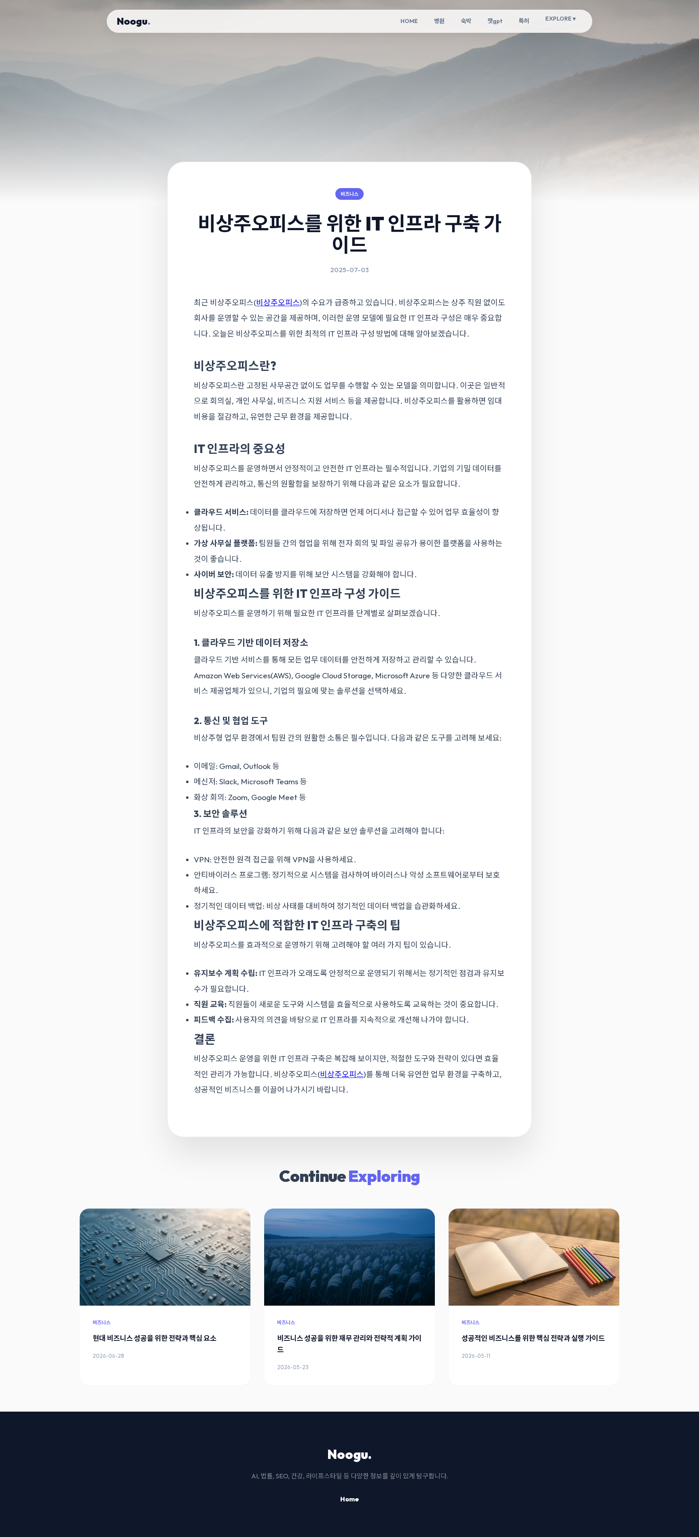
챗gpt (494, 21)
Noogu (133, 21)
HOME (409, 21)
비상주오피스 (278, 302)
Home (349, 1499)
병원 (439, 21)
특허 (524, 21)
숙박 (466, 21)
